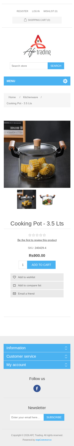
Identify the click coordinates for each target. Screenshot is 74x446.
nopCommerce (43, 440)
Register (22, 11)
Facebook (37, 388)
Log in (36, 11)
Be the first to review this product (37, 240)
